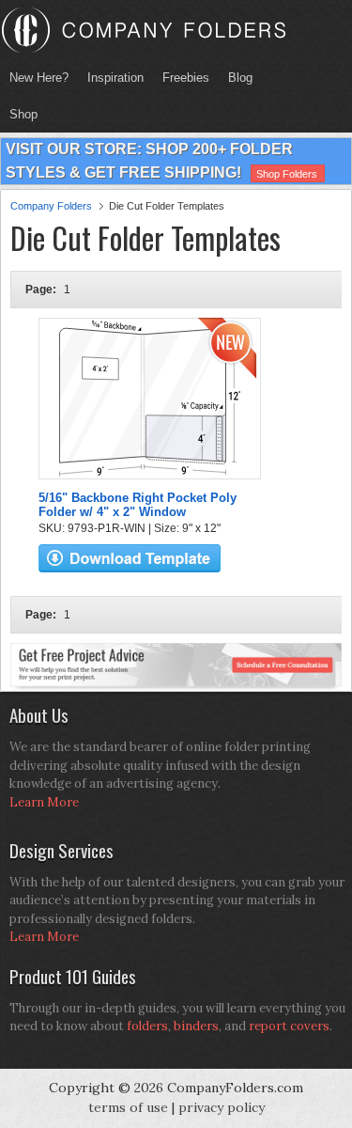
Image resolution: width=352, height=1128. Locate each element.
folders (147, 1026)
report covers (289, 1026)
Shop (19, 114)
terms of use (128, 1107)
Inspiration (115, 77)
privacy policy (221, 1107)
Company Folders (51, 206)
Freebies (181, 77)
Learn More (44, 802)
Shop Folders (286, 174)
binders (196, 1026)
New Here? (39, 77)
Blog (240, 77)
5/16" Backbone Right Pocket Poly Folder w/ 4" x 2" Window (137, 505)
